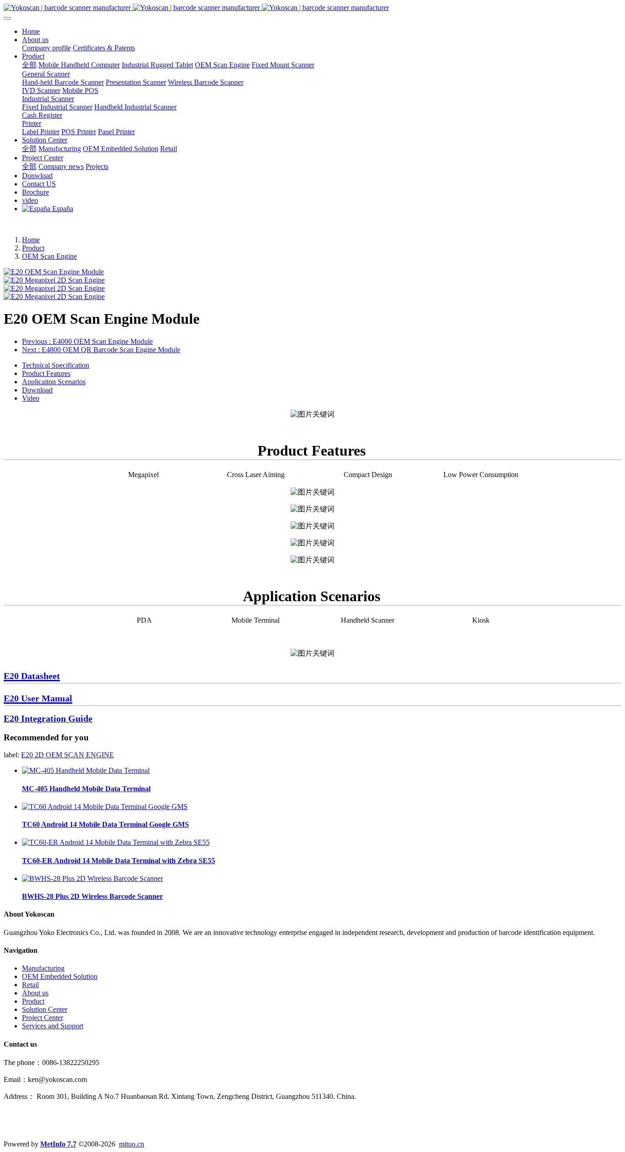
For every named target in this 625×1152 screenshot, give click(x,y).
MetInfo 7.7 (58, 1144)
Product (33, 248)
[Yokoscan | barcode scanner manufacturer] (312, 8)
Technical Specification (55, 365)
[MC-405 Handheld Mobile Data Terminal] (86, 770)
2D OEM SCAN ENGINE (74, 755)
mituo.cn (131, 1144)
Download (37, 390)
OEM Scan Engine (49, 256)
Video (30, 398)
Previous (87, 341)
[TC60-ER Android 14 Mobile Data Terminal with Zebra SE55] (116, 842)
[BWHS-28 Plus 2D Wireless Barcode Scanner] (92, 878)
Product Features (46, 373)
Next (101, 349)
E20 (28, 755)
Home (31, 31)
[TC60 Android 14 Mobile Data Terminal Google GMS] (105, 806)
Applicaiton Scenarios (54, 382)
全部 (29, 65)
